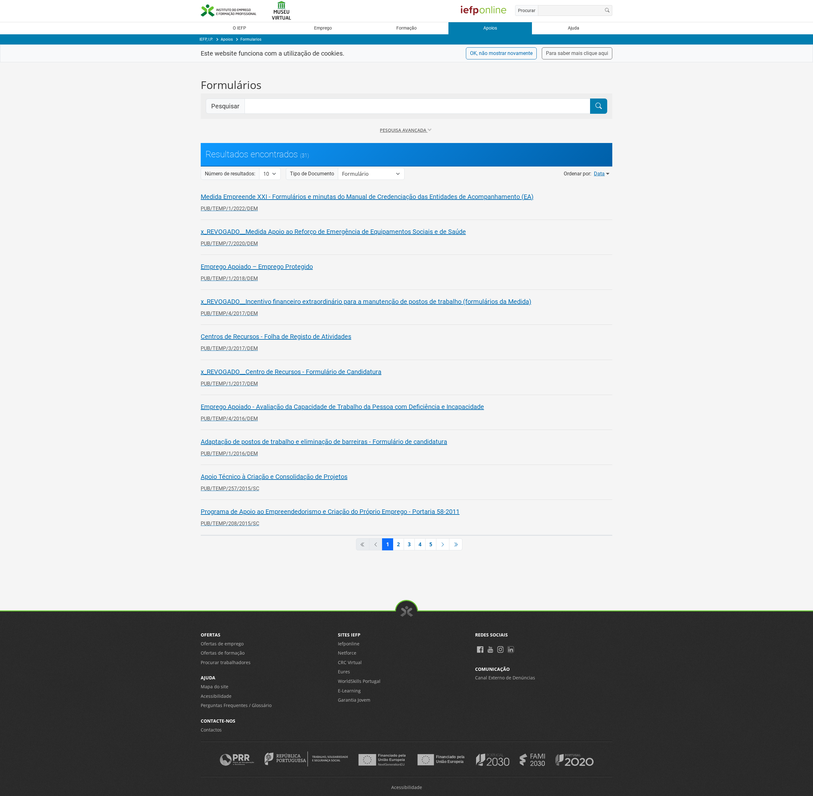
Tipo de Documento (312, 174)
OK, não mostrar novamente (501, 53)
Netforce (347, 653)
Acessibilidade (216, 696)
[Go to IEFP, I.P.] (232, 10)
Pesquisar (225, 106)
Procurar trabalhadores (226, 662)
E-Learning (349, 691)
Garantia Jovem (354, 700)
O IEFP (239, 28)
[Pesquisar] (598, 106)
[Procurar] (607, 10)
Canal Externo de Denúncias (505, 678)
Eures (344, 672)
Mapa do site (214, 687)
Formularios (250, 39)
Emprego (323, 28)
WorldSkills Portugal (359, 681)
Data (599, 174)
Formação (406, 28)
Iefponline (348, 644)
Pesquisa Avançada (403, 130)
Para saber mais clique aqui (577, 53)
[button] (406, 202)
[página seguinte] (442, 544)
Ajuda (573, 28)
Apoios (490, 28)
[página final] (455, 544)
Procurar (526, 10)
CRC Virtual (350, 662)
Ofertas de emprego (222, 644)
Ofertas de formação (223, 653)
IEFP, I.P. (206, 39)
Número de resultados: (230, 174)
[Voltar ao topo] (406, 611)
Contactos (211, 730)
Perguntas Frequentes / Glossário (236, 705)
